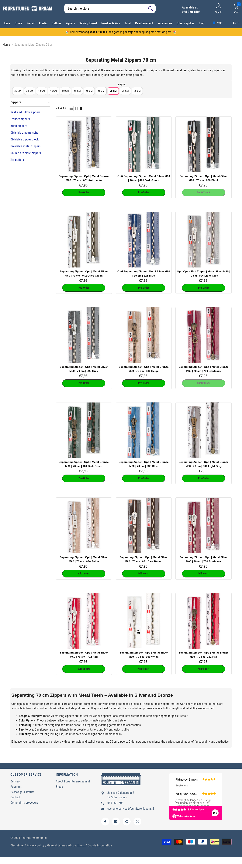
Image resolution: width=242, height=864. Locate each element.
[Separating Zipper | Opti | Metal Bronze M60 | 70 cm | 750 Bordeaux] (203, 335)
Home (6, 44)
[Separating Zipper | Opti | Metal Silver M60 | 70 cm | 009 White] (144, 621)
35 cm (29, 90)
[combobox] (105, 8)
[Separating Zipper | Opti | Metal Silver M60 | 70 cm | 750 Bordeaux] (203, 525)
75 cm (125, 90)
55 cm (77, 90)
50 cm (65, 90)
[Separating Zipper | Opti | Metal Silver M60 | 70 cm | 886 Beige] (84, 525)
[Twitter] (137, 821)
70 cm (113, 90)
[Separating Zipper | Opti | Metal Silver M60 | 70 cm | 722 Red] (84, 621)
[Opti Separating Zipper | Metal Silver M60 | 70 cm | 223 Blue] (144, 239)
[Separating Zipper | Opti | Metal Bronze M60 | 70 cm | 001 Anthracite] (84, 144)
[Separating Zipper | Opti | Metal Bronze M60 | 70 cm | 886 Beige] (144, 335)
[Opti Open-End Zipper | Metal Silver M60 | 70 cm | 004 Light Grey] (203, 239)
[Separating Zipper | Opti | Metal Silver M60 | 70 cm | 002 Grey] (84, 335)
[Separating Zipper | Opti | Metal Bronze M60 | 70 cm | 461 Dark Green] (84, 430)
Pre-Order (83, 192)
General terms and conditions (66, 845)
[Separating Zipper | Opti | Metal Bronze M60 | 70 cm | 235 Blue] (144, 430)
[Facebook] (105, 821)
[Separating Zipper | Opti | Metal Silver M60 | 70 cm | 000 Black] (203, 144)
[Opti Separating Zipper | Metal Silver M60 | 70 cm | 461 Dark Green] (144, 144)
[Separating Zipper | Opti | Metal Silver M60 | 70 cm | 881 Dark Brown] (144, 525)
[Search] (110, 8)
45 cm (53, 90)
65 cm (101, 90)
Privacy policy (35, 845)
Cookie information (100, 845)
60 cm (89, 90)
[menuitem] (30, 112)
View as (61, 108)
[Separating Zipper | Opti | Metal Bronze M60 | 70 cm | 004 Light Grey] (203, 430)
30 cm (17, 90)
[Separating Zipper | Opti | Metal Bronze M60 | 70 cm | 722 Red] (203, 621)
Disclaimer (17, 845)
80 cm (137, 90)
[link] (217, 22)
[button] (71, 108)
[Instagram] (116, 821)
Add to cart (84, 573)
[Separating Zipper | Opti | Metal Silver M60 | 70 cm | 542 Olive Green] (84, 239)
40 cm (41, 90)
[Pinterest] (127, 821)
